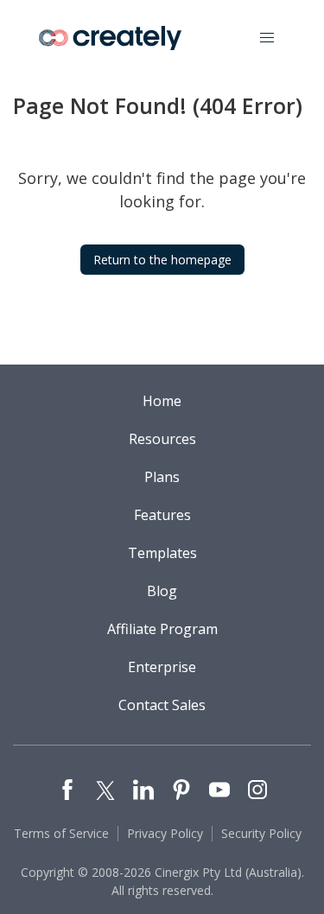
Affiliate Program (162, 628)
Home (162, 400)
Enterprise (162, 666)
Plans (162, 476)
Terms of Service (61, 833)
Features (162, 514)
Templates (162, 552)
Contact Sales (162, 704)
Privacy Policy (165, 833)
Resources (162, 438)
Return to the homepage (162, 259)
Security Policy (261, 833)
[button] (267, 38)
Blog (162, 590)
